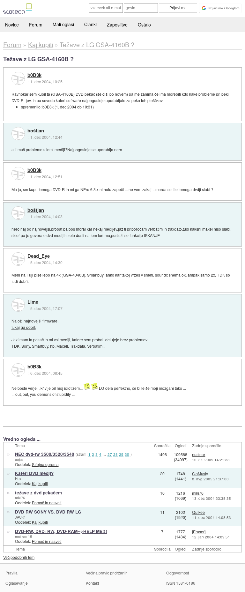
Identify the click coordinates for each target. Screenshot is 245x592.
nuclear (198, 454)
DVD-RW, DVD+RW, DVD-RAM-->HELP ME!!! (61, 531)
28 (115, 454)
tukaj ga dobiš (23, 327)
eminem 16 (23, 536)
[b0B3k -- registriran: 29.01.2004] (18, 78)
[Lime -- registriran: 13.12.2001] (18, 305)
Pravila (11, 572)
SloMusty (200, 473)
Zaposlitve (117, 24)
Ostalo (144, 24)
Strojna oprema (45, 464)
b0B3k (34, 75)
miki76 (20, 497)
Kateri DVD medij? (34, 473)
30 (127, 454)
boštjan (35, 131)
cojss (19, 459)
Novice (12, 24)
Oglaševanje (16, 583)
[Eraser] (198, 531)
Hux (18, 478)
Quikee (198, 512)
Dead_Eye (38, 256)
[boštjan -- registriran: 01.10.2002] (18, 133)
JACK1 (20, 517)
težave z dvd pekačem (38, 493)
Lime (32, 302)
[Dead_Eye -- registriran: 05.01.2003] (18, 259)
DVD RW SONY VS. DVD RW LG (48, 512)
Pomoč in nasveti (47, 502)
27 (110, 454)
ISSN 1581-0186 (180, 583)
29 (121, 454)
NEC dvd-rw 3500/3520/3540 (44, 454)
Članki (90, 24)
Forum (35, 24)
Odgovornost (177, 572)
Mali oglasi (63, 24)
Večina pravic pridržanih (107, 572)
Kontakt (92, 583)
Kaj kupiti (40, 483)
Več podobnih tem (18, 557)
